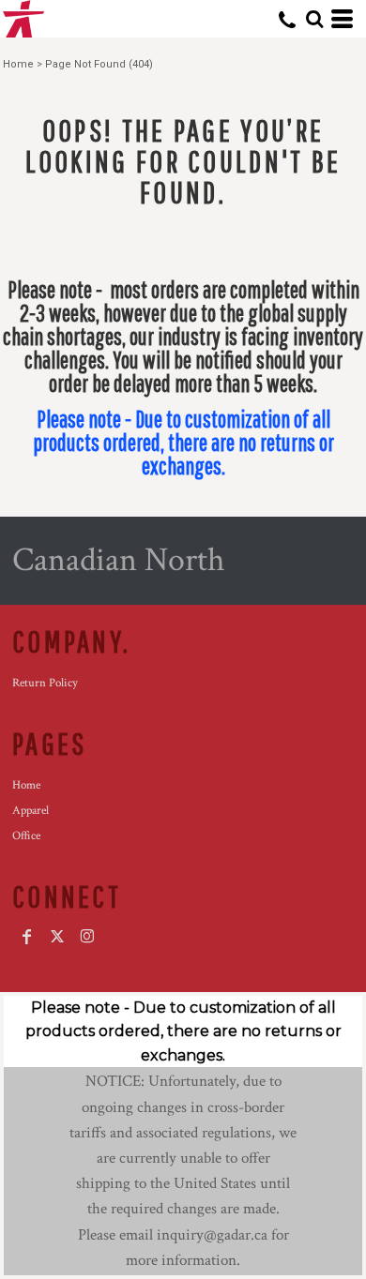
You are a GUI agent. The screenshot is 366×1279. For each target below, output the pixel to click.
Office (26, 836)
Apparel (30, 811)
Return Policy (45, 683)
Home (18, 64)
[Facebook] (27, 937)
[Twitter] (57, 937)
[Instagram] (87, 937)
